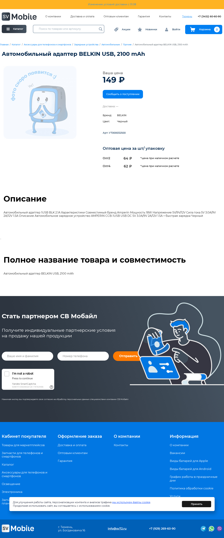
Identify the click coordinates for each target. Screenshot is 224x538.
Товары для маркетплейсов (23, 445)
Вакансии (177, 453)
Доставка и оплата (82, 16)
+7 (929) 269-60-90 (162, 528)
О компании (53, 16)
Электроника (12, 492)
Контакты (165, 16)
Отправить (128, 356)
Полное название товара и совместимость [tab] (95, 260)
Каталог (16, 44)
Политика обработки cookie (191, 488)
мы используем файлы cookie (131, 502)
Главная (4, 44)
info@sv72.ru (117, 528)
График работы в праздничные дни (194, 478)
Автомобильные (111, 44)
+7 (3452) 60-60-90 (209, 16)
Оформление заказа (80, 436)
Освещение (11, 484)
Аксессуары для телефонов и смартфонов (47, 44)
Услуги (175, 496)
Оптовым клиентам (116, 16)
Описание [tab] (25, 198)
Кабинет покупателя (24, 436)
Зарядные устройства (86, 44)
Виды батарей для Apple (189, 461)
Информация (184, 436)
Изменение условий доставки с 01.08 (112, 4)
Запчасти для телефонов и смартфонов (22, 454)
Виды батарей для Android (190, 469)
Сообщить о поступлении (122, 94)
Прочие (127, 44)
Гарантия (144, 16)
